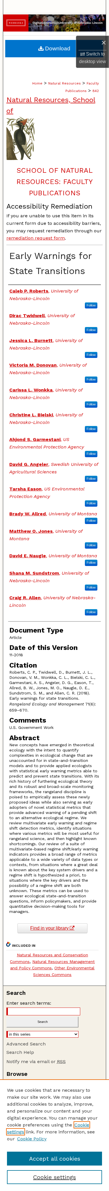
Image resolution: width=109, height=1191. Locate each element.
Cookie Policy (32, 1139)
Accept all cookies (54, 1158)
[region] (54, 1135)
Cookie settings (54, 1177)
